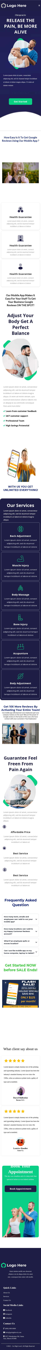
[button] (39, 5)
